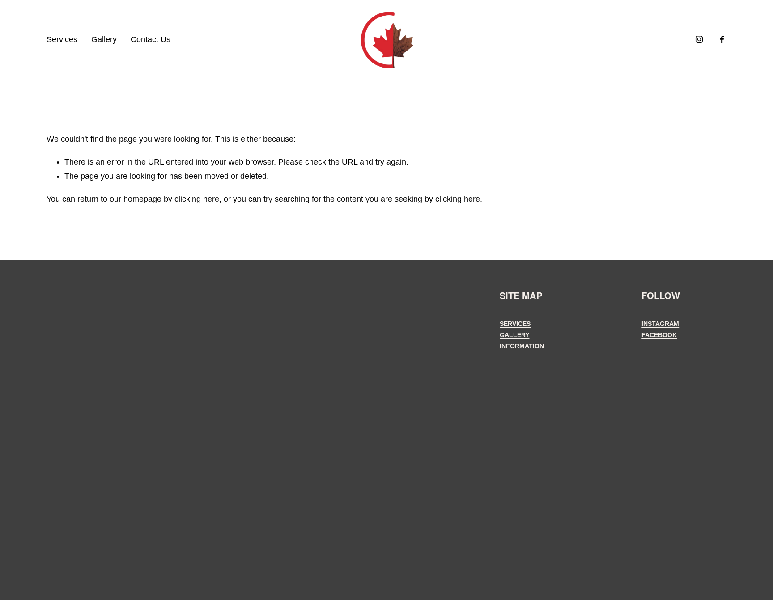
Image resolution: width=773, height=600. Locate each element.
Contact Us (150, 39)
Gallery (104, 39)
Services (62, 39)
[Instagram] (699, 39)
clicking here (196, 198)
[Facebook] (722, 39)
